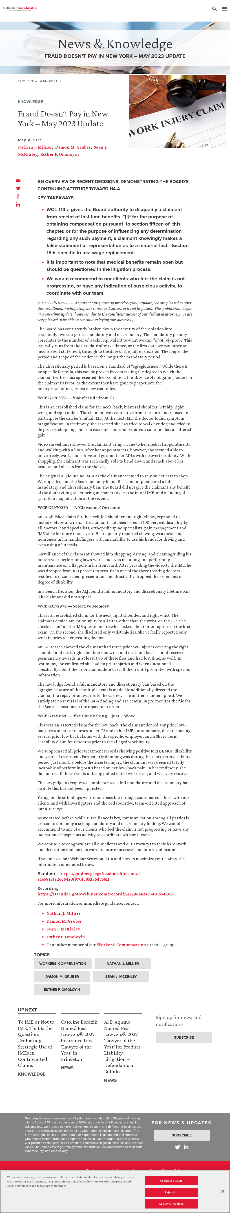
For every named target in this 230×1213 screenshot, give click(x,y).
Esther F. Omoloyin (59, 154)
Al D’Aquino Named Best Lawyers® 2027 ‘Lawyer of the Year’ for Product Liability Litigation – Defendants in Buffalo (122, 1046)
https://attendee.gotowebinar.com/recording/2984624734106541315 (105, 893)
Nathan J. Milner (35, 147)
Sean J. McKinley (63, 928)
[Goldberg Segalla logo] (20, 9)
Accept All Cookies (171, 1203)
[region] (115, 1191)
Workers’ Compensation (121, 944)
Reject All (171, 1192)
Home (22, 81)
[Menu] (222, 9)
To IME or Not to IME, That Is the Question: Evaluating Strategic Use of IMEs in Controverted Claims (36, 1043)
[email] (18, 180)
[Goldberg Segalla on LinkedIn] (186, 1147)
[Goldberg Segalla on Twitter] (177, 1147)
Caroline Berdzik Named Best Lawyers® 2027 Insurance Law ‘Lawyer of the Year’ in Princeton (79, 1040)
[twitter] (18, 188)
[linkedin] (18, 204)
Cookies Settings (171, 1180)
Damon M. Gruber (73, 147)
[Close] (223, 1191)
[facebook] (18, 196)
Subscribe (184, 1037)
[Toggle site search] (214, 9)
